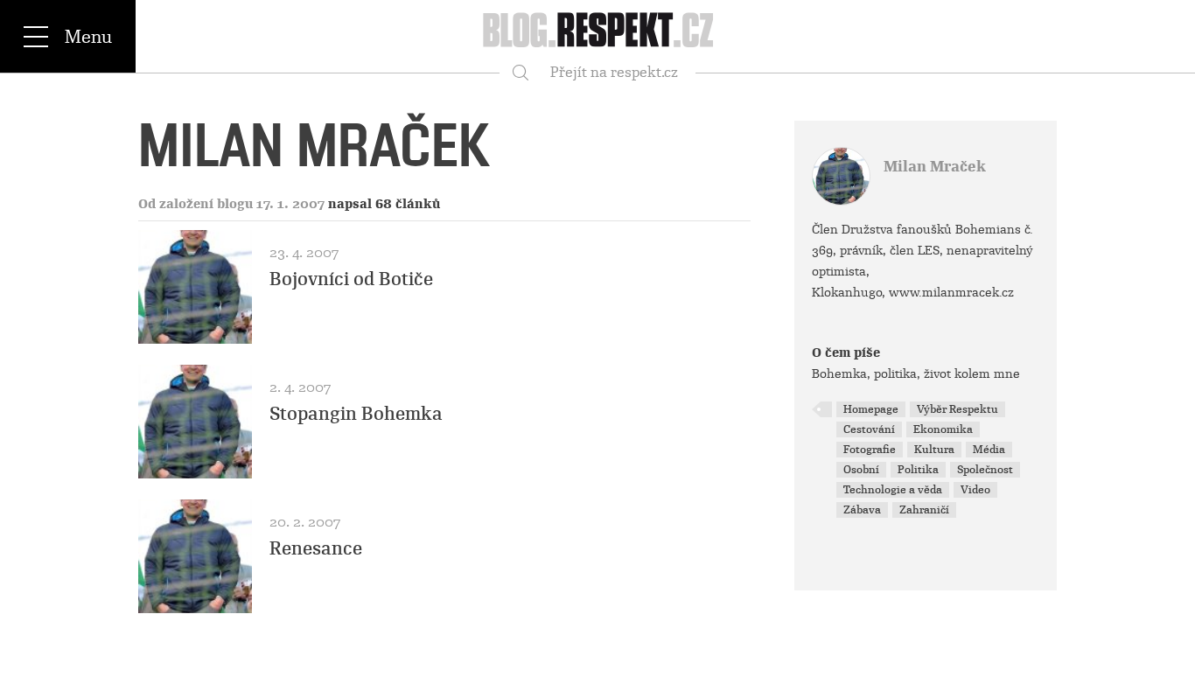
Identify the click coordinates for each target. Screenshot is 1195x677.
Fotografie (869, 450)
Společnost (985, 470)
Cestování (869, 429)
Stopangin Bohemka (356, 413)
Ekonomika (943, 429)
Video (975, 490)
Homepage (870, 409)
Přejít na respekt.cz (614, 72)
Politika (918, 470)
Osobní (861, 470)
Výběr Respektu (957, 409)
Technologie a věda (892, 490)
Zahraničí (924, 510)
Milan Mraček (935, 166)
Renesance (315, 548)
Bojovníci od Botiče (351, 279)
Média (989, 450)
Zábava (862, 510)
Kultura (934, 450)
